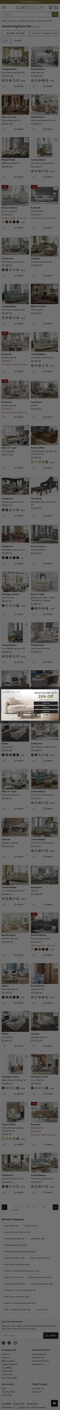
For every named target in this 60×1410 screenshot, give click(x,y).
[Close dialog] (57, 691)
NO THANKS (46, 714)
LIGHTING (46, 707)
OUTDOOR (45, 711)
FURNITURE (45, 703)
